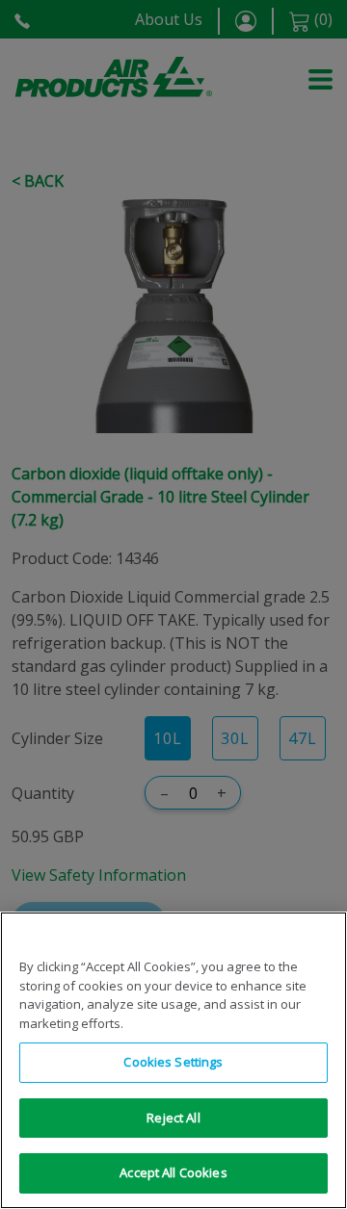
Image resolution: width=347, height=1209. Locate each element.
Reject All (173, 1117)
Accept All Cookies (173, 1172)
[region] (173, 1060)
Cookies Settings (173, 1061)
